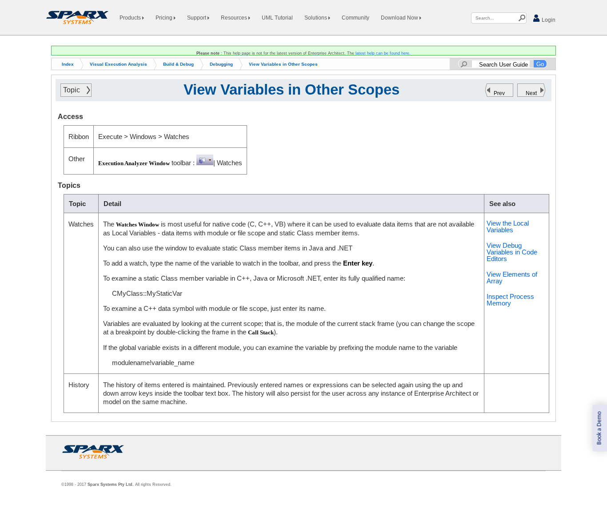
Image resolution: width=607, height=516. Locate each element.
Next (531, 93)
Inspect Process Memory (510, 300)
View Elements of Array (512, 277)
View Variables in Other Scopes (283, 64)
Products (131, 18)
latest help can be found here (382, 53)
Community (355, 18)
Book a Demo (599, 428)
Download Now (400, 18)
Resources (234, 18)
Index (68, 64)
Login (547, 20)
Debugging (221, 64)
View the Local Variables (508, 226)
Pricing (165, 18)
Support (197, 18)
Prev (499, 93)
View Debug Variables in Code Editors (512, 252)
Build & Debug (178, 64)
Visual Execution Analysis (118, 64)
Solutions (316, 18)
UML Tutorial (277, 18)
